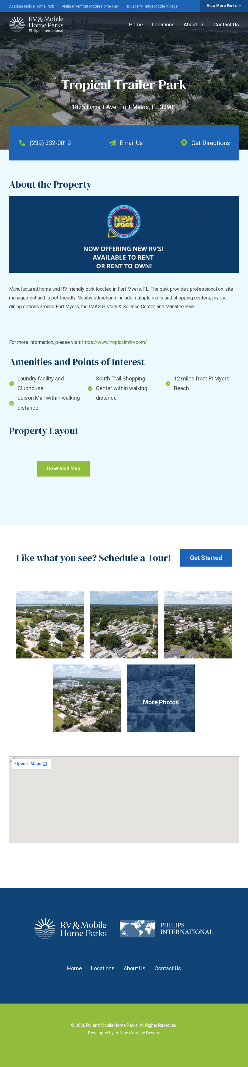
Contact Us (226, 24)
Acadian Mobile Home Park (31, 6)
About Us (194, 24)
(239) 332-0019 (50, 143)
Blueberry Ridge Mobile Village (152, 6)
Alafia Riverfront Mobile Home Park (90, 6)
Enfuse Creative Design (137, 1032)
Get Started (206, 557)
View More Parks (222, 6)
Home (136, 24)
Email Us (131, 143)
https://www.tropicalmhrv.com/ (114, 342)
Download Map (63, 468)
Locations (163, 24)
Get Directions (210, 143)
